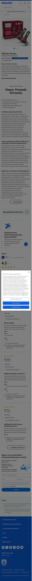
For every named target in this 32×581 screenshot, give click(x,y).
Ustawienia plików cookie (15, 299)
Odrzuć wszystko (15, 304)
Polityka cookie (11, 295)
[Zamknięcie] (28, 271)
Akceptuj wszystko (15, 308)
